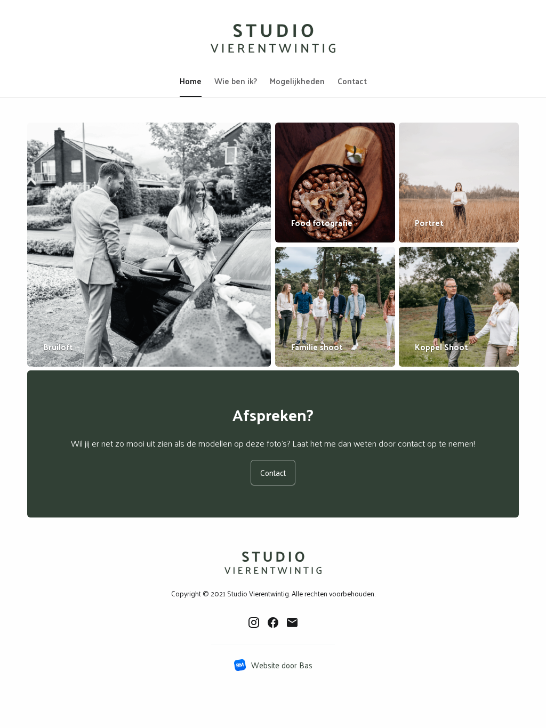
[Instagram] (253, 622)
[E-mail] (292, 622)
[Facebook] (273, 622)
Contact (273, 472)
